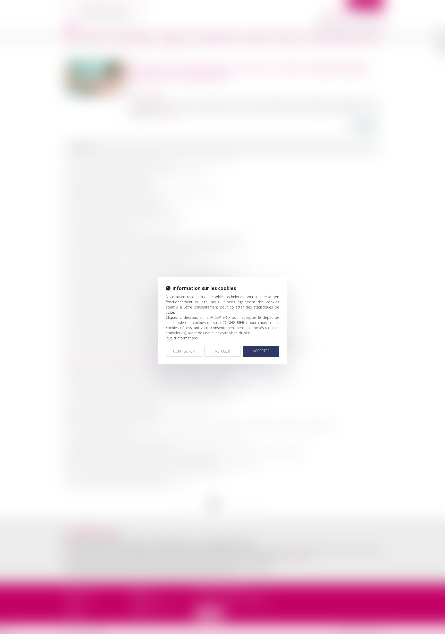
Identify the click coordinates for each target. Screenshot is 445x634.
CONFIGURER (184, 351)
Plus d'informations (182, 338)
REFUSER (222, 351)
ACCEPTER (261, 350)
